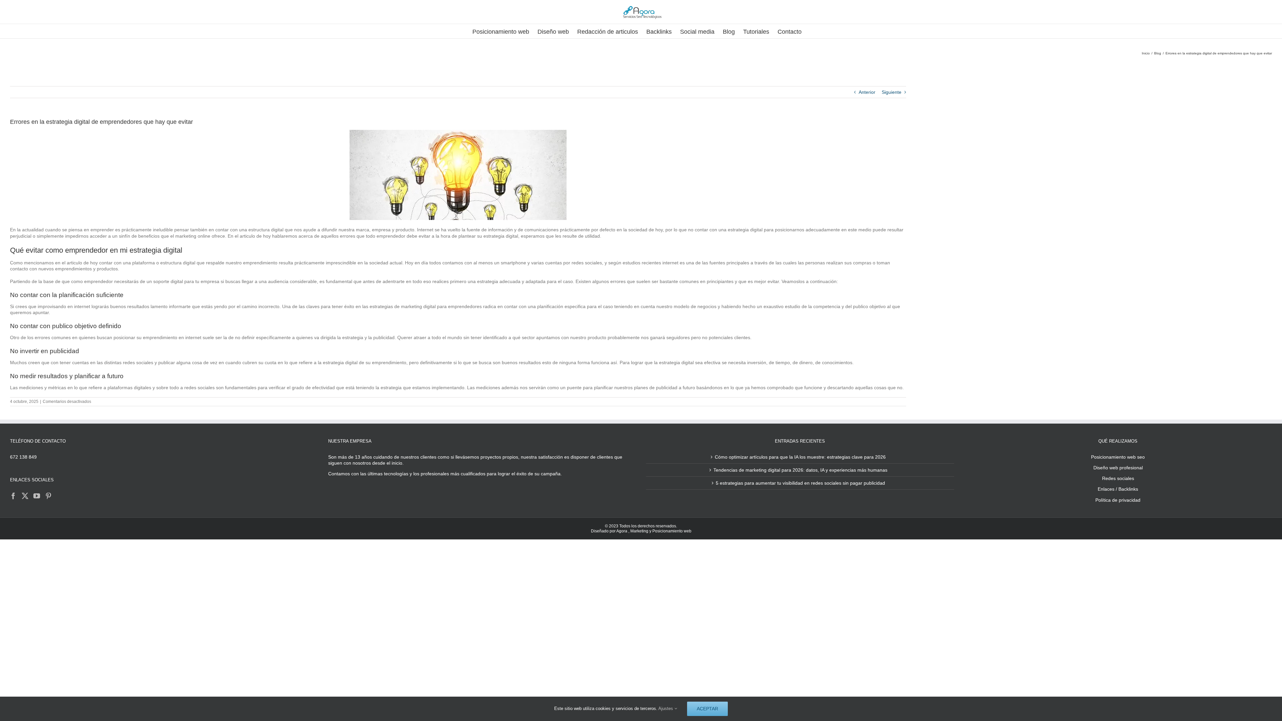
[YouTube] (36, 496)
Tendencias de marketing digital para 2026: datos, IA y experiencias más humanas (800, 470)
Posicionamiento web (671, 531)
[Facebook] (13, 496)
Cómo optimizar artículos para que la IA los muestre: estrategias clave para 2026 (800, 457)
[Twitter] (25, 496)
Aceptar (707, 708)
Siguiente (891, 92)
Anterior (867, 92)
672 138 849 (23, 457)
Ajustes (666, 708)
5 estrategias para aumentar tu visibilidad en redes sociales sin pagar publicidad (800, 483)
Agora (621, 531)
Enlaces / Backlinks (1118, 489)
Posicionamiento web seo (1118, 457)
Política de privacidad (1117, 500)
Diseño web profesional (1118, 467)
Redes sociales (1118, 478)
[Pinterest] (48, 496)
